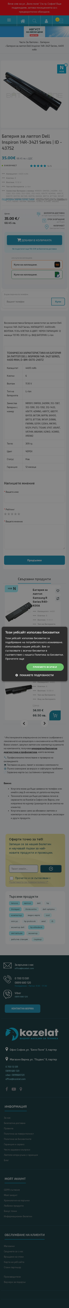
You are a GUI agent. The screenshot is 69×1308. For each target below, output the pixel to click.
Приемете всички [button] (45, 667)
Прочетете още (14, 658)
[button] (34, 675)
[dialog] (34, 654)
